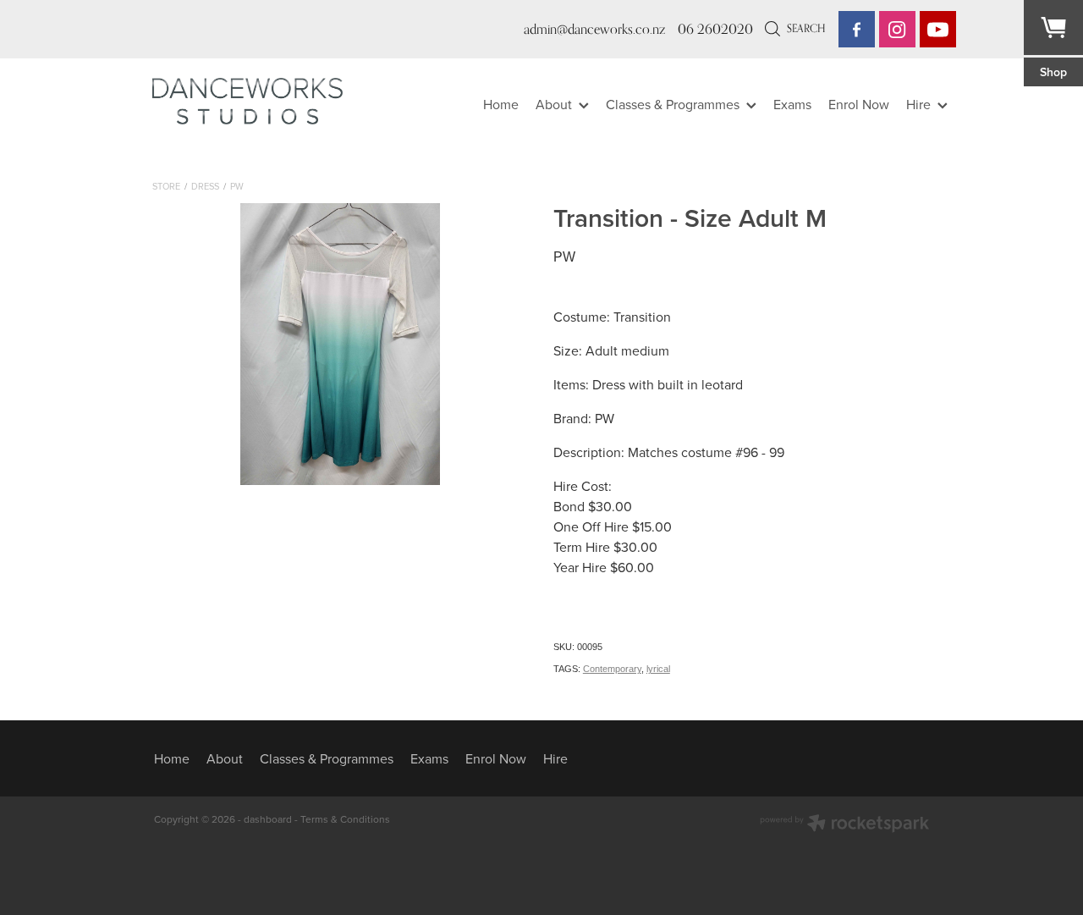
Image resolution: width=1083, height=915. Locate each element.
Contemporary (612, 669)
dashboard (268, 819)
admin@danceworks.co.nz (594, 29)
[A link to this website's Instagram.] (897, 29)
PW (237, 186)
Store (166, 186)
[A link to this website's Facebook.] (856, 29)
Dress (205, 186)
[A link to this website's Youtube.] (938, 29)
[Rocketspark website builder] (844, 824)
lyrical (658, 669)
